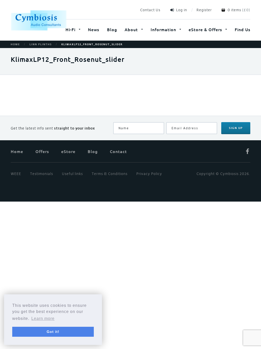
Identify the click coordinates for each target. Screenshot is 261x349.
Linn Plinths (41, 44)
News (93, 29)
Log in (181, 10)
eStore (68, 151)
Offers (42, 151)
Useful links (72, 173)
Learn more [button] (43, 318)
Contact (118, 151)
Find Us (242, 29)
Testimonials (41, 173)
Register (204, 10)
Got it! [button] (53, 332)
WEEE (16, 173)
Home (15, 44)
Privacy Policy (149, 173)
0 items (234, 10)
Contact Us (150, 10)
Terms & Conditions (109, 173)
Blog (112, 29)
